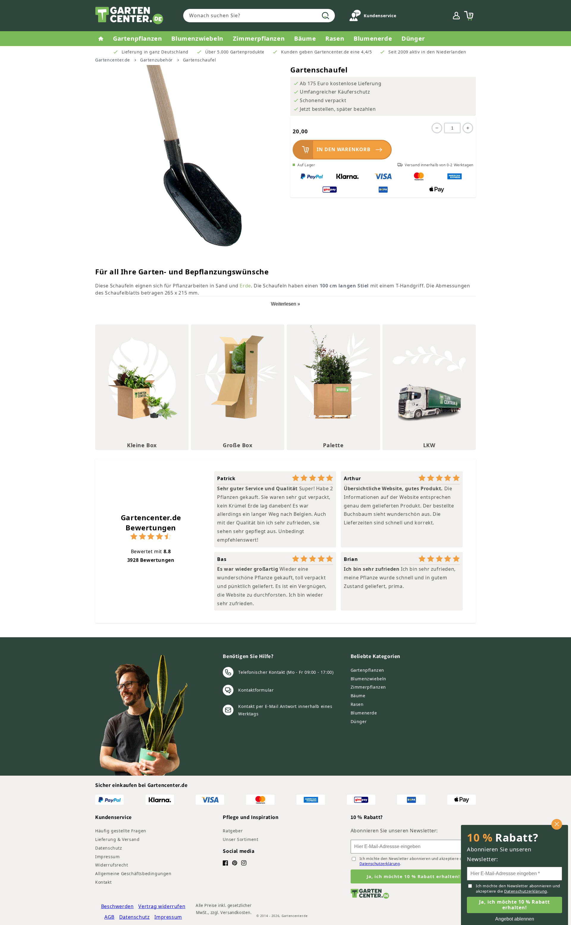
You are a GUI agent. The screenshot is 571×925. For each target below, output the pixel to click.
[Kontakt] (355, 17)
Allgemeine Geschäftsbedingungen (133, 873)
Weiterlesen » (285, 303)
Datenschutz (108, 848)
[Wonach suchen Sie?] (325, 15)
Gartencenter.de (112, 60)
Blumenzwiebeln (368, 679)
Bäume (358, 695)
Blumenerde (364, 713)
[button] (468, 15)
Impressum (107, 856)
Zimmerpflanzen (368, 687)
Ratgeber (233, 831)
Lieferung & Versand (117, 839)
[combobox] (259, 15)
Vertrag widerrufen (161, 906)
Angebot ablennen (514, 918)
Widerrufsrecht (111, 865)
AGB (109, 917)
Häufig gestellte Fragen (120, 831)
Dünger (359, 721)
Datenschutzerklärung (380, 863)
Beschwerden (117, 906)
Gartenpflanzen (367, 670)
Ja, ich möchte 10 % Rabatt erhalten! (413, 876)
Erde (245, 285)
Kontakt (103, 882)
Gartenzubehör (156, 60)
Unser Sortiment (240, 839)
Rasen (357, 704)
